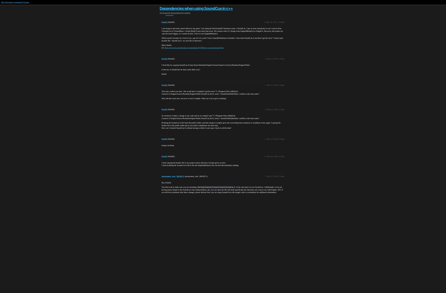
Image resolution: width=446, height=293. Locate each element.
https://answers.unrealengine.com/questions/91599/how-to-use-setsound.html (194, 48)
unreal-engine (169, 15)
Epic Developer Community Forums (15, 2)
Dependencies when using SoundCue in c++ (196, 8)
